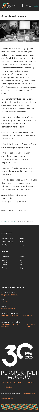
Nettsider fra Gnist (7, 398)
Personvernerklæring (28, 394)
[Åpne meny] (21, 5)
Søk (30, 5)
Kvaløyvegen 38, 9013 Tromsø (10, 315)
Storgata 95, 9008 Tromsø (9, 295)
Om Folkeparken (28, 315)
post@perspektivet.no (8, 308)
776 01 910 (4, 302)
